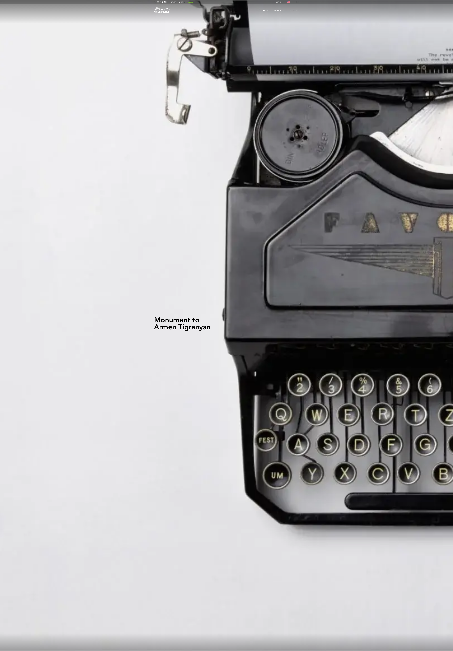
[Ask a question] (298, 2)
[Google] (158, 2)
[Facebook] (155, 2)
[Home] (162, 10)
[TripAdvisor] (165, 2)
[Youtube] (161, 2)
